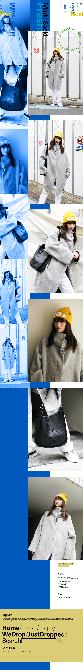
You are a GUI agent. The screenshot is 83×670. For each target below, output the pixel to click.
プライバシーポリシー (31, 652)
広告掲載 (10, 652)
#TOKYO (66, 566)
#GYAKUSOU (64, 564)
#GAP (59, 564)
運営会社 (5, 652)
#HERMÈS (71, 564)
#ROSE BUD (60, 566)
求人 (20, 652)
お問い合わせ (15, 652)
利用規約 (24, 652)
